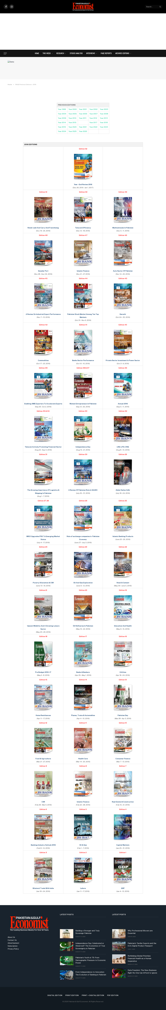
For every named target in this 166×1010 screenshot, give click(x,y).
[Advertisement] (83, 32)
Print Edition (72, 995)
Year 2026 (83, 131)
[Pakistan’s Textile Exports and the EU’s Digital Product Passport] (119, 946)
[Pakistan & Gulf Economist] (83, 6)
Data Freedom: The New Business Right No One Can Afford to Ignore (142, 971)
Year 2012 (93, 118)
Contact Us (12, 940)
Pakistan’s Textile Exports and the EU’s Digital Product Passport (142, 944)
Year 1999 (62, 109)
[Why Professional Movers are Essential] (119, 933)
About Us (11, 937)
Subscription (12, 946)
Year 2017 (93, 122)
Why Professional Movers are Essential (140, 932)
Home (37, 53)
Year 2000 (73, 109)
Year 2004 (62, 114)
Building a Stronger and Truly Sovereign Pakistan (87, 932)
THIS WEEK (47, 53)
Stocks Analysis (76, 53)
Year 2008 (104, 114)
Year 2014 (62, 122)
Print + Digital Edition (93, 995)
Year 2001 (83, 109)
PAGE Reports (106, 53)
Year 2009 (62, 118)
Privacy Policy (13, 949)
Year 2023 (104, 127)
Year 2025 (73, 131)
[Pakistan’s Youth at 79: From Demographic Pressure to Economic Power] (66, 960)
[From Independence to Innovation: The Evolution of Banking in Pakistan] (66, 975)
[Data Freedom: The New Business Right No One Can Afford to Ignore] (119, 973)
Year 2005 (73, 114)
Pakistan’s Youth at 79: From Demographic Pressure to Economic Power (90, 960)
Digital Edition (55, 995)
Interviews (90, 53)
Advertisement (13, 943)
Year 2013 (104, 118)
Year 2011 (82, 118)
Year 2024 (62, 131)
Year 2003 (104, 109)
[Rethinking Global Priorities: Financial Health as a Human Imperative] (119, 959)
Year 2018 (104, 122)
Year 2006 (83, 114)
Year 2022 (93, 127)
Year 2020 (73, 127)
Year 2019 (62, 127)
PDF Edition (112, 995)
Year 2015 (72, 122)
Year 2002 (93, 109)
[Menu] (5, 53)
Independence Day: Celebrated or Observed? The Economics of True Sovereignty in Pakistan (90, 945)
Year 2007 (93, 114)
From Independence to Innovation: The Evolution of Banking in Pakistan (90, 973)
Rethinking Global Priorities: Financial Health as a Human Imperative (139, 958)
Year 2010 (72, 118)
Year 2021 (83, 127)
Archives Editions (122, 53)
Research (60, 53)
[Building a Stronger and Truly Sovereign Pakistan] (66, 933)
